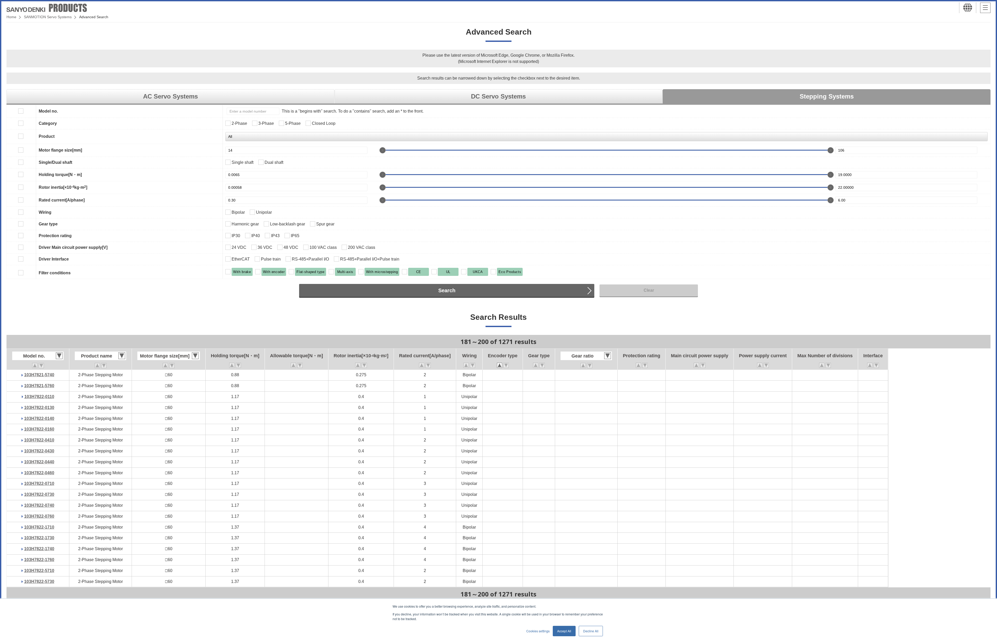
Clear (649, 290)
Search (446, 290)
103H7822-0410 (39, 440)
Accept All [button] (564, 631)
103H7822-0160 (39, 429)
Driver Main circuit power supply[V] (73, 247)
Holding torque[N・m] (60, 174)
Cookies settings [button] (538, 631)
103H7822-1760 (39, 559)
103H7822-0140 (39, 418)
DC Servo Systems (498, 96)
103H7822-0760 (39, 516)
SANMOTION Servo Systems (48, 17)
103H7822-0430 (39, 451)
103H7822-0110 (39, 396)
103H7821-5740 (39, 375)
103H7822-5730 (39, 581)
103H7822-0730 (39, 494)
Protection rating (55, 235)
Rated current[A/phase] (62, 200)
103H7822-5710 (39, 570)
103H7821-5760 (39, 386)
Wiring (45, 212)
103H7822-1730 (39, 538)
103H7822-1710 (39, 527)
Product (47, 136)
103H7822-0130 (39, 407)
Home (11, 17)
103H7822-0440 (39, 462)
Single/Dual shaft (55, 162)
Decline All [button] (590, 631)
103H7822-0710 (39, 483)
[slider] (382, 150)
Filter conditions (55, 273)
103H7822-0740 (39, 505)
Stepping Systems (827, 96)
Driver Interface (54, 259)
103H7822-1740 (39, 549)
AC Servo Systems (170, 96)
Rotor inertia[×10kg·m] (63, 187)
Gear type (48, 224)
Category (48, 123)
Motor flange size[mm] (60, 150)
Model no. (48, 111)
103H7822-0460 (39, 473)
